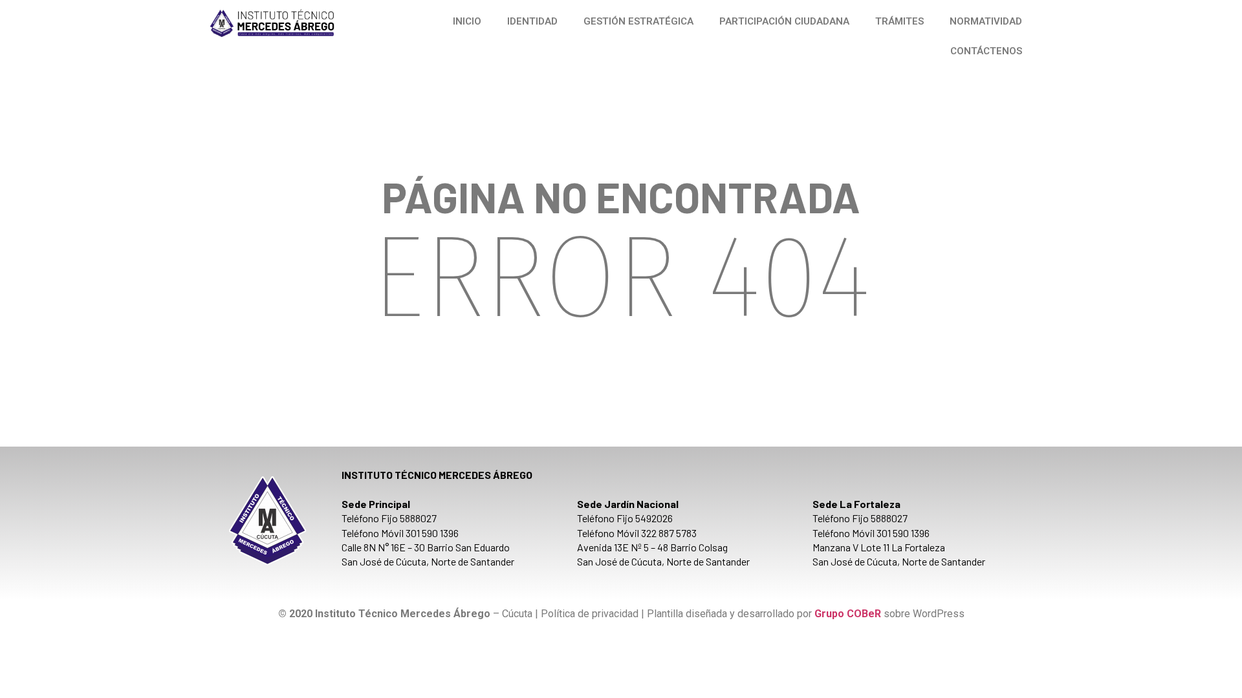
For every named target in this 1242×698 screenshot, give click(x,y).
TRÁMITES (899, 21)
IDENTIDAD (532, 21)
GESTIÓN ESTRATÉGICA (638, 21)
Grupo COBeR (847, 614)
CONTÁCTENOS (986, 51)
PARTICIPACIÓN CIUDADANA (784, 21)
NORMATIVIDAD (986, 21)
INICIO (467, 21)
